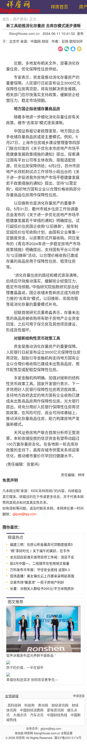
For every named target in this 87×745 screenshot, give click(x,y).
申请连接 (79, 696)
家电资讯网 (55, 709)
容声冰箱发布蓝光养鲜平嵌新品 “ (31, 655)
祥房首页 (59, 6)
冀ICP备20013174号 (67, 738)
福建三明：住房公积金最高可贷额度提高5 (41, 544)
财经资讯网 (59, 705)
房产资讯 (20, 18)
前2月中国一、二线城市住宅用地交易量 (39, 563)
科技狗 (29, 705)
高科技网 (14, 705)
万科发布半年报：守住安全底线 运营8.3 (40, 569)
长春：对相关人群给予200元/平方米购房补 (42, 588)
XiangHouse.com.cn (24, 33)
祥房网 (20, 738)
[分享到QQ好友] (73, 48)
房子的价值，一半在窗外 (25, 667)
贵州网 (43, 705)
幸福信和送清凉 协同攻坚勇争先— (32, 679)
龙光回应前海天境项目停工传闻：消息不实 (42, 557)
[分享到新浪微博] (60, 48)
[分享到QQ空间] (79, 48)
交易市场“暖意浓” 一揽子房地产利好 (37, 582)
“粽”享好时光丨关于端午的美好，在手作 (40, 550)
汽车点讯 (37, 714)
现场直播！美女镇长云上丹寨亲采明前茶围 (42, 575)
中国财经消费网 (32, 709)
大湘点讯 (20, 714)
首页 (5, 18)
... (79, 536)
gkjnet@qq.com (51, 728)
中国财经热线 (57, 714)
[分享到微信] (66, 48)
